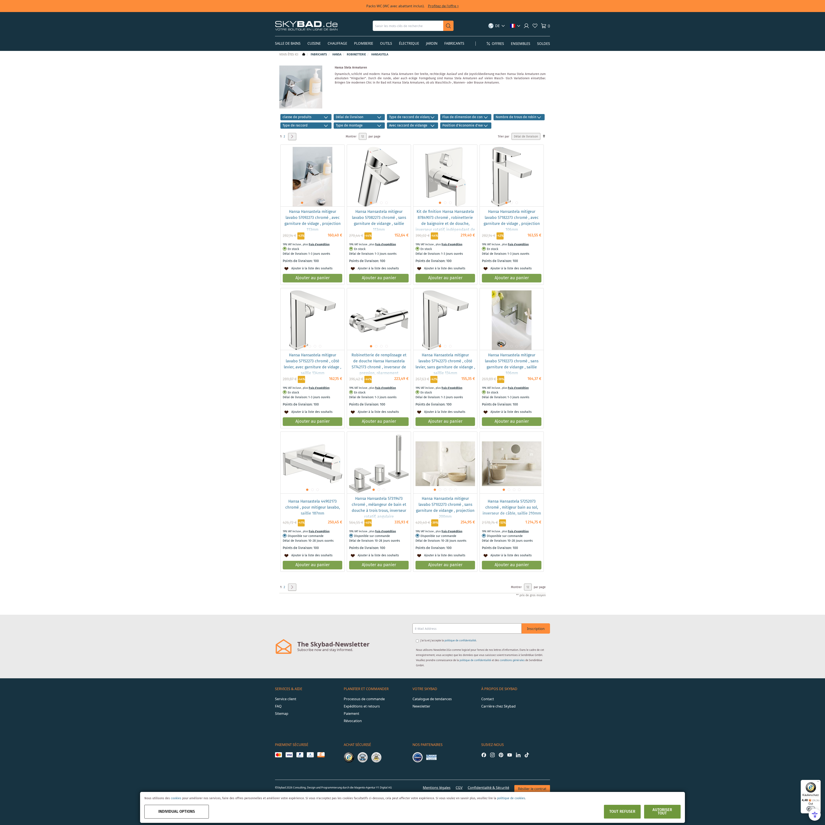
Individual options (176, 812)
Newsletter (421, 706)
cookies (176, 798)
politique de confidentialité (460, 640)
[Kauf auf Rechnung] (320, 754)
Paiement (351, 713)
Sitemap (281, 713)
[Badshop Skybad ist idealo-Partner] (417, 757)
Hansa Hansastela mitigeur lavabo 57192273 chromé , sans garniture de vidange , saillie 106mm (511, 364)
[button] (496, 25)
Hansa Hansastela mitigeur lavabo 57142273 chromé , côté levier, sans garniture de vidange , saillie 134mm (445, 364)
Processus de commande (364, 699)
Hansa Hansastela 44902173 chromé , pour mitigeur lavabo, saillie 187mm (312, 508)
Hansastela (379, 54)
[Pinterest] (501, 754)
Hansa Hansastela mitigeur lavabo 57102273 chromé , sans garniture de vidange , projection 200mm (445, 508)
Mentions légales (437, 787)
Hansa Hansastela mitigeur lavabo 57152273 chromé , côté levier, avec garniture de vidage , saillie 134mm (312, 364)
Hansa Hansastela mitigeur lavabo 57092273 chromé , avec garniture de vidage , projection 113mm (312, 221)
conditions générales (512, 660)
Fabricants (319, 54)
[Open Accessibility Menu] (815, 815)
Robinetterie (357, 54)
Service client (285, 699)
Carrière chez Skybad (498, 706)
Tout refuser (622, 812)
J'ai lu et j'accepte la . (448, 640)
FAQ (278, 706)
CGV (459, 787)
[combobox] (408, 26)
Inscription (536, 628)
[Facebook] (483, 754)
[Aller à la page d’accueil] (303, 54)
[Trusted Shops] (349, 757)
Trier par (503, 136)
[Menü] (818, 782)
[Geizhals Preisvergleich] (431, 757)
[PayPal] (299, 754)
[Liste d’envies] (535, 25)
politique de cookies (511, 798)
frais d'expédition (319, 244)
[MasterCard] (278, 754)
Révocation (353, 720)
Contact (487, 699)
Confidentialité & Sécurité (488, 787)
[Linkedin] (518, 754)
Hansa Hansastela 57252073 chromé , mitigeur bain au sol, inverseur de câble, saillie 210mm (512, 508)
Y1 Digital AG (384, 787)
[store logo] (306, 25)
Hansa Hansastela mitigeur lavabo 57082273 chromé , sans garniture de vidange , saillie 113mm (379, 221)
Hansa (337, 54)
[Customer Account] (526, 25)
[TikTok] (526, 755)
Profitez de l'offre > (443, 6)
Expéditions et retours (362, 706)
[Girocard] (310, 754)
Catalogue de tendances (432, 699)
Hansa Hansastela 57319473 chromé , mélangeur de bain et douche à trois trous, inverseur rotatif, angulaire (379, 508)
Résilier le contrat (532, 788)
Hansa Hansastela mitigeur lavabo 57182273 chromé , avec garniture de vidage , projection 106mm (512, 221)
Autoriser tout (662, 811)
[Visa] (289, 754)
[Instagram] (492, 754)
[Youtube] (509, 754)
